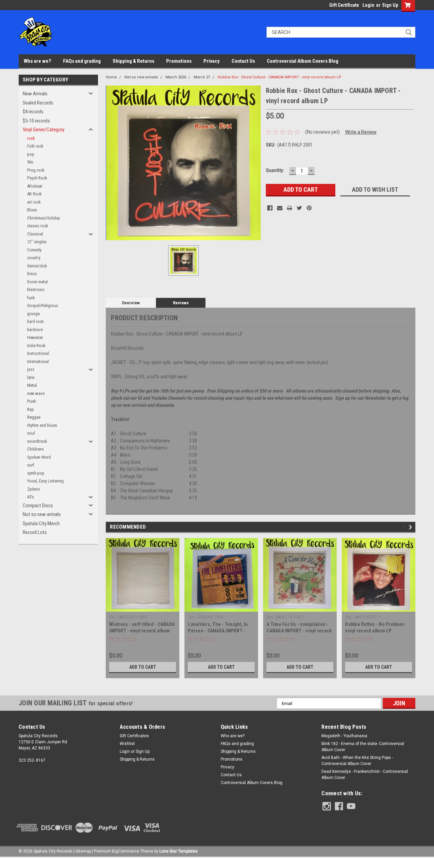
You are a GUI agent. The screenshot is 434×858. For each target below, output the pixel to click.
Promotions (179, 61)
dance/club (37, 265)
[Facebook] (270, 208)
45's (30, 496)
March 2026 (175, 77)
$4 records (33, 112)
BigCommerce (125, 851)
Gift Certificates (134, 735)
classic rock (37, 225)
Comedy (34, 249)
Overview (131, 302)
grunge (33, 313)
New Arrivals (35, 94)
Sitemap (83, 851)
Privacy (211, 61)
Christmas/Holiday (43, 218)
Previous (405, 527)
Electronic (35, 289)
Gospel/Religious (42, 305)
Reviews (181, 302)
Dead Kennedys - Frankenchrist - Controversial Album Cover (364, 774)
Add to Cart (142, 667)
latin (31, 377)
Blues (32, 209)
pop (30, 154)
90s (30, 162)
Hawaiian (35, 337)
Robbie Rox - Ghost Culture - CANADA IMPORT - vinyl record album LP (279, 77)
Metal (32, 385)
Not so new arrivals (42, 514)
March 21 (202, 77)
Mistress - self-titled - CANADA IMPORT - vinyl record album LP (142, 631)
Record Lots (35, 532)
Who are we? (37, 61)
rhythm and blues (42, 425)
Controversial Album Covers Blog (302, 61)
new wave (35, 393)
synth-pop (35, 473)
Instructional (38, 353)
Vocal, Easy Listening (45, 480)
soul (31, 433)
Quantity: (275, 170)
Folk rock (35, 146)
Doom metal (37, 281)
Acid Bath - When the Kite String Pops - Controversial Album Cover (357, 760)
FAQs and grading (82, 61)
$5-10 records (36, 121)
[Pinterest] (309, 208)
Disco (32, 273)
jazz (30, 369)
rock (31, 138)
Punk (31, 401)
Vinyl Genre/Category (43, 130)
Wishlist (127, 743)
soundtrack (37, 441)
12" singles (36, 241)
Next (411, 527)
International (38, 361)
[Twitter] (299, 208)
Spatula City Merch (41, 523)
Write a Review (361, 132)
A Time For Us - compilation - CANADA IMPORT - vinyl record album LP (299, 631)
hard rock (35, 321)
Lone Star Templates (178, 851)
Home (111, 77)
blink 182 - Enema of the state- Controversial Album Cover (362, 746)
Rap (30, 409)
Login (368, 5)
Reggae (33, 417)
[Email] (279, 208)
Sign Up (390, 5)
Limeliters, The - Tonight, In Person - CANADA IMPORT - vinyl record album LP (218, 631)
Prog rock (35, 170)
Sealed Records (38, 103)
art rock (34, 202)
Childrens (35, 449)
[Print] (289, 208)
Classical (35, 233)
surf (30, 465)
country (33, 257)
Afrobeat (34, 186)
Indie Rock (36, 345)
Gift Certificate (344, 5)
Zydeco (33, 489)
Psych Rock (37, 177)
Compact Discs (38, 505)
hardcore (35, 329)
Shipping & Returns (133, 61)
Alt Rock (34, 193)
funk (31, 297)
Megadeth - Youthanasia (344, 735)
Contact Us (243, 61)
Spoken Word (39, 457)
